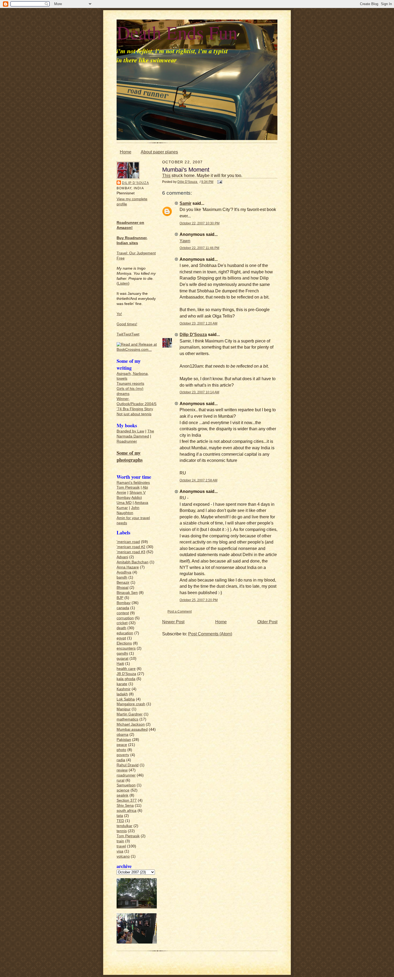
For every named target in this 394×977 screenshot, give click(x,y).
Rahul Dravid (128, 765)
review (122, 770)
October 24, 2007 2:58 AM (198, 480)
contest (123, 613)
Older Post (267, 622)
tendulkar (124, 826)
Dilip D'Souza (135, 183)
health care (126, 669)
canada (123, 608)
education (125, 633)
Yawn (185, 241)
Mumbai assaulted (132, 729)
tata (120, 816)
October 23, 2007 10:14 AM (199, 392)
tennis (122, 831)
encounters (126, 648)
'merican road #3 (131, 552)
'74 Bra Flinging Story (135, 409)
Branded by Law (130, 431)
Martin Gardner (130, 714)
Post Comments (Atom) (210, 634)
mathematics (127, 719)
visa (120, 851)
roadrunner (126, 775)
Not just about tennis (134, 414)
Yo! (119, 314)
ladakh (122, 694)
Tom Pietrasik (128, 487)
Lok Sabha (126, 699)
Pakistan (124, 740)
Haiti (120, 664)
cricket (122, 623)
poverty (123, 755)
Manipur (124, 709)
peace (122, 745)
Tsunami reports (130, 384)
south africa (126, 811)
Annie (121, 493)
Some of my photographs (130, 456)
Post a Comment (180, 611)
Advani (122, 557)
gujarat (122, 659)
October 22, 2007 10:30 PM (200, 223)
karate (122, 684)
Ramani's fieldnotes (133, 483)
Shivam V (137, 493)
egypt (121, 638)
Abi (145, 487)
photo (121, 750)
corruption (125, 618)
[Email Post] (219, 181)
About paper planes (159, 152)
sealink (122, 795)
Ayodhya (124, 572)
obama (122, 735)
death (121, 628)
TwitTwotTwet (128, 334)
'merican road (128, 542)
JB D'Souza (126, 674)
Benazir (123, 582)
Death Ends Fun (177, 32)
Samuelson (126, 785)
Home (125, 152)
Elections (124, 643)
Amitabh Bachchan (132, 562)
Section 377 (127, 800)
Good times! (127, 324)
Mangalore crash (131, 704)
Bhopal (122, 588)
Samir (185, 203)
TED (120, 821)
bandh (122, 577)
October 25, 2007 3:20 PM (199, 600)
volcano (123, 856)
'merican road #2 (131, 547)
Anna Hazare (128, 567)
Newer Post (173, 622)
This (166, 175)
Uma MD (124, 503)
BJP (120, 598)
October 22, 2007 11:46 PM (199, 248)
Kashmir (124, 689)
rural (120, 780)
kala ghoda (126, 679)
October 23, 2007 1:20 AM (198, 323)
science (123, 790)
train (120, 841)
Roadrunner (127, 441)
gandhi (122, 653)
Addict (136, 498)
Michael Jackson (131, 724)
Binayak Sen (127, 593)
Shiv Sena (125, 806)
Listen (123, 283)
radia (121, 760)
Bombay (124, 498)
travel (121, 846)
